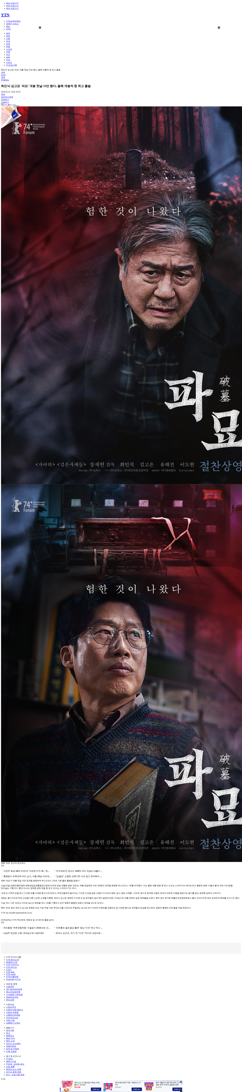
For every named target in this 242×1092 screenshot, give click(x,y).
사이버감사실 (12, 1018)
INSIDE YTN (11, 962)
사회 (8, 39)
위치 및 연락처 (12, 1049)
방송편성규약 (12, 997)
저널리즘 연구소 (13, 979)
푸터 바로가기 (12, 8)
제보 (8, 26)
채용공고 (10, 1036)
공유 (3, 77)
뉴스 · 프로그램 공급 (15, 1075)
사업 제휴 (10, 1067)
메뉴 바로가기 (12, 3)
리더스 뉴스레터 (13, 1044)
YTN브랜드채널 (13, 21)
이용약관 (10, 987)
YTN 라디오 (11, 967)
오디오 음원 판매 (13, 1072)
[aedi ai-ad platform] (15, 106)
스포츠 (9, 49)
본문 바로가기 (12, 6)
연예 (8, 52)
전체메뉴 (5, 80)
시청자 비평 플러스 (14, 1010)
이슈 (8, 60)
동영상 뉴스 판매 (13, 1069)
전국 (8, 41)
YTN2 (8, 970)
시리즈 (9, 62)
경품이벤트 (11, 1046)
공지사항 (10, 1030)
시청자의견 (11, 1007)
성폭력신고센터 (13, 1023)
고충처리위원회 (13, 1015)
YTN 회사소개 (12, 960)
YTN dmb (10, 972)
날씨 (8, 57)
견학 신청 (10, 1020)
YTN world (11, 974)
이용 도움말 (11, 1051)
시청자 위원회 (12, 1012)
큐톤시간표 (11, 1061)
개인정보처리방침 (14, 989)
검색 (3, 72)
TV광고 (9, 1059)
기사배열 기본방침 (14, 995)
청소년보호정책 (13, 992)
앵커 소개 (10, 1041)
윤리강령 (10, 1000)
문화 (8, 47)
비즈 (8, 55)
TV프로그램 (11, 65)
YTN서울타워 (12, 977)
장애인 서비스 (12, 24)
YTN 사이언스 (12, 965)
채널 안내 (10, 1038)
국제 (8, 44)
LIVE (8, 29)
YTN (5, 15)
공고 (8, 1033)
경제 (8, 36)
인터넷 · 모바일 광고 (15, 1064)
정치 (8, 33)
